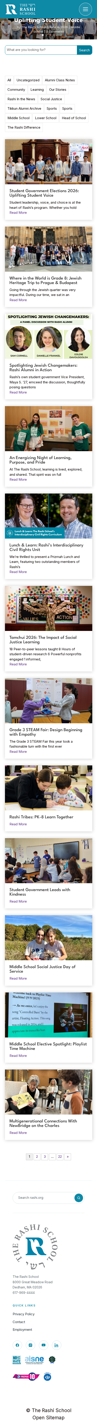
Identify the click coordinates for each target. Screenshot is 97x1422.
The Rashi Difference (23, 127)
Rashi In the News (21, 99)
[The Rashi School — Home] (20, 9)
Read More (18, 212)
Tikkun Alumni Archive (24, 108)
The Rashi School (33, 27)
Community (16, 89)
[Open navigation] (85, 9)
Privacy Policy (24, 1314)
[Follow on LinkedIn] (56, 1345)
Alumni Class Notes (60, 80)
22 (60, 1156)
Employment (22, 1329)
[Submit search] (78, 1198)
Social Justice (51, 99)
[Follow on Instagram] (30, 1345)
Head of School (74, 118)
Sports (52, 108)
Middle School (18, 118)
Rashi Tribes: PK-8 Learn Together (41, 817)
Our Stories (57, 89)
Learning (37, 89)
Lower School (45, 118)
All (9, 80)
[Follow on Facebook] (17, 1345)
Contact (19, 1322)
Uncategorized (27, 80)
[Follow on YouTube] (43, 1345)
